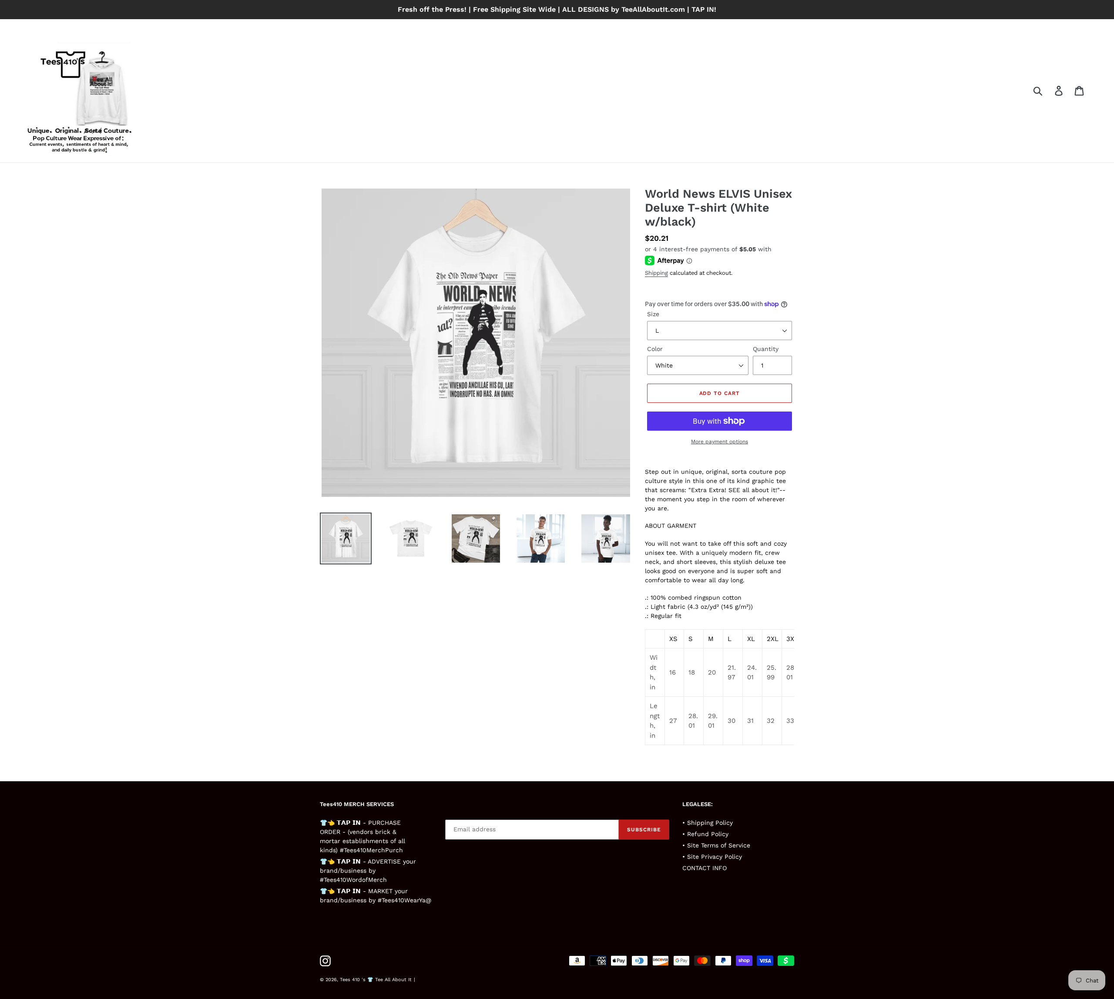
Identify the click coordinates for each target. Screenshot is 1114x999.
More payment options (719, 442)
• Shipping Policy (707, 822)
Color (655, 348)
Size (653, 313)
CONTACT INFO (704, 867)
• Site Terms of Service (716, 845)
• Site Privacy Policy (712, 856)
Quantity (765, 348)
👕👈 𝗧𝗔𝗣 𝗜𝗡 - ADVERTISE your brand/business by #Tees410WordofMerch (368, 870)
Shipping (656, 273)
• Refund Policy (705, 833)
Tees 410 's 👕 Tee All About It (376, 979)
